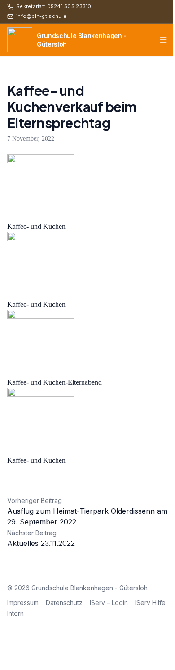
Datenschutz (64, 602)
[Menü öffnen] (163, 40)
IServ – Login (109, 602)
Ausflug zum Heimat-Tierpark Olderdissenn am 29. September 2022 (87, 511)
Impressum (23, 602)
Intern (15, 613)
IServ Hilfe (150, 602)
